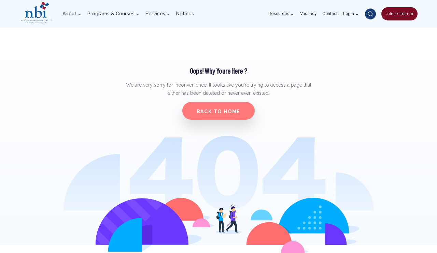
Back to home (219, 111)
